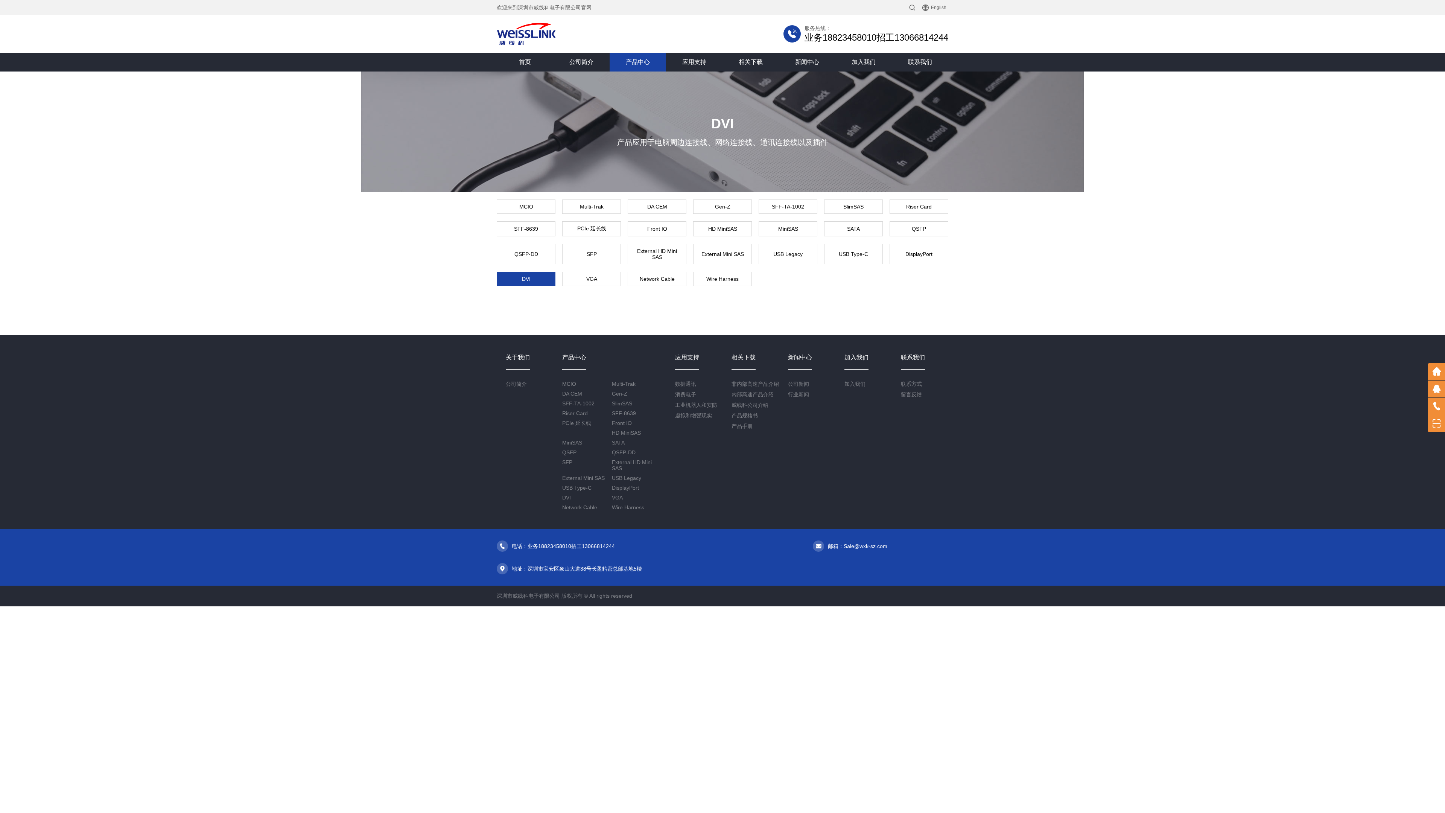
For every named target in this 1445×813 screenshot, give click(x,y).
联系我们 (920, 62)
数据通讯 (685, 384)
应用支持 (694, 62)
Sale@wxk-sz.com (865, 546)
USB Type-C (853, 254)
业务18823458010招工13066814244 (876, 37)
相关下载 (751, 62)
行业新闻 (798, 394)
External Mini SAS (722, 254)
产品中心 (638, 62)
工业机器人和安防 (696, 405)
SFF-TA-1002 (788, 207)
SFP (592, 254)
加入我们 (864, 62)
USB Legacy (788, 254)
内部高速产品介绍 (753, 394)
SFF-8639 (526, 229)
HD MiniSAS (722, 229)
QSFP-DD (526, 254)
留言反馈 (911, 394)
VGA (591, 279)
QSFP (919, 229)
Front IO (657, 229)
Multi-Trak (592, 207)
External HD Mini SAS (657, 254)
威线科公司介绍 (750, 405)
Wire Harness (722, 279)
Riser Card (919, 207)
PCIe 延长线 (591, 228)
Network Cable (657, 279)
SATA (853, 229)
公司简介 (581, 62)
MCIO (526, 207)
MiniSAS (788, 229)
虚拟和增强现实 (693, 416)
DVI (526, 279)
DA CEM (657, 207)
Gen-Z (722, 207)
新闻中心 (807, 62)
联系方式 (911, 384)
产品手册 (742, 426)
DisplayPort (918, 254)
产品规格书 (745, 416)
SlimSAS (853, 207)
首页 (525, 62)
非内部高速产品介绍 (755, 384)
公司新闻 (798, 384)
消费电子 (685, 394)
